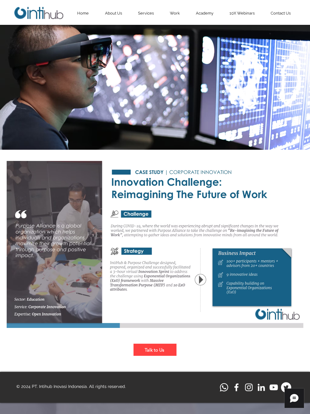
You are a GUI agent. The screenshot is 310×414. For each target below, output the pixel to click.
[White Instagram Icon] (249, 387)
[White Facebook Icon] (236, 387)
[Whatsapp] (224, 387)
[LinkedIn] (261, 387)
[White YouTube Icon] (274, 387)
